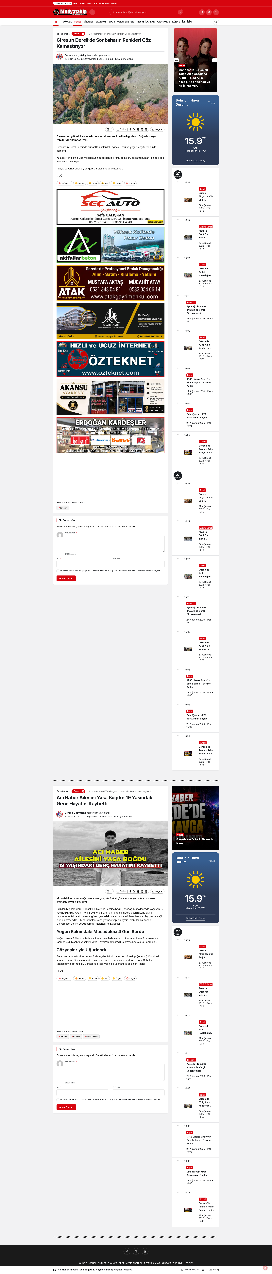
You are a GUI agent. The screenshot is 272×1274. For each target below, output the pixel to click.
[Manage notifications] (265, 1268)
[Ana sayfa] (56, 21)
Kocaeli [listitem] (76, 1036)
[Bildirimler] (216, 12)
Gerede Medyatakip (76, 55)
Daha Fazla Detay (195, 160)
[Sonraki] (214, 60)
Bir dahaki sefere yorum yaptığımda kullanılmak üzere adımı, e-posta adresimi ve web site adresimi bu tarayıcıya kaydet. (110, 571)
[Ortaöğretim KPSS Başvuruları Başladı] (195, 415)
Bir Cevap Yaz (67, 520)
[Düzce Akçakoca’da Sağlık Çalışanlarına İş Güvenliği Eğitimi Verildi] (195, 192)
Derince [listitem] (63, 1036)
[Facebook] (127, 1251)
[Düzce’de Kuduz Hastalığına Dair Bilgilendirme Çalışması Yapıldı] (195, 273)
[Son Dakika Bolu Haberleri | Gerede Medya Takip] (70, 11)
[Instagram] (145, 1251)
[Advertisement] (110, 475)
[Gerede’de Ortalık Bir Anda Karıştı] (195, 818)
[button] (209, 12)
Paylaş (216, 1270)
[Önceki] (176, 60)
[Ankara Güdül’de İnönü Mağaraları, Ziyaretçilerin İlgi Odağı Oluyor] (195, 235)
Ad (59, 558)
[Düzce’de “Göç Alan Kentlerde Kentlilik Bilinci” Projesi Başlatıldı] (195, 346)
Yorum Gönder (66, 578)
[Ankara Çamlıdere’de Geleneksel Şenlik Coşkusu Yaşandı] (195, 60)
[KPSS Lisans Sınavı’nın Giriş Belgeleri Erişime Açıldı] (195, 382)
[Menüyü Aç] (92, 12)
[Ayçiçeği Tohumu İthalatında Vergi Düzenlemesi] (195, 309)
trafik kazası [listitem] (91, 1036)
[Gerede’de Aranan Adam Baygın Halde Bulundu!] (195, 450)
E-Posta (117, 558)
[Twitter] (136, 1251)
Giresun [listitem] (63, 508)
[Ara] (180, 12)
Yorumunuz (71, 533)
